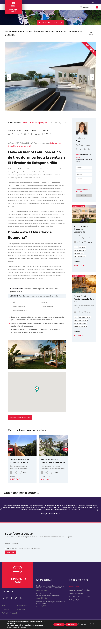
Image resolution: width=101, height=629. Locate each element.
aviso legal (79, 189)
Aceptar (59, 624)
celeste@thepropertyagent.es (79, 590)
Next (92, 77)
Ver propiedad (84, 219)
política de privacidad (33, 548)
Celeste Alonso (79, 593)
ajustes (23, 627)
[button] (39, 392)
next (65, 449)
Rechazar (71, 624)
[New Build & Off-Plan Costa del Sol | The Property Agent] (13, 13)
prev (10, 449)
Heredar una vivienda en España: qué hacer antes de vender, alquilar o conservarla (50, 587)
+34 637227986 (74, 586)
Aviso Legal (21, 609)
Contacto (5, 609)
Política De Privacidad (9, 613)
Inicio (4, 605)
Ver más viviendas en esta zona (20, 417)
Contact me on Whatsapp (52, 122)
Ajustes (83, 624)
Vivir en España (22, 605)
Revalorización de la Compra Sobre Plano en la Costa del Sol (50, 602)
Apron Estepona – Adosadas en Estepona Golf (81, 229)
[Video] (37, 354)
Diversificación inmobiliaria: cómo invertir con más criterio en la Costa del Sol (49, 595)
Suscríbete (10, 552)
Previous (9, 77)
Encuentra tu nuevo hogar (52, 22)
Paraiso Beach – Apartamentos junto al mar (84, 299)
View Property (35, 452)
